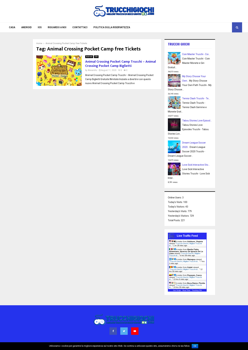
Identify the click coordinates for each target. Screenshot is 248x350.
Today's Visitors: (176, 206)
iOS (40, 27)
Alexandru (92, 70)
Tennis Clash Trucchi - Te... (196, 98)
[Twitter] (124, 331)
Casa (12, 27)
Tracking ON (197, 290)
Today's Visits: (175, 202)
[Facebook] (113, 331)
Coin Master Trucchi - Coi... (196, 54)
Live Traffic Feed (187, 235)
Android (26, 27)
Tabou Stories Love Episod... (197, 120)
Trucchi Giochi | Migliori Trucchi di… (184, 261)
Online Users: (175, 197)
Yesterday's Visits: (178, 211)
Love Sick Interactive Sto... (196, 164)
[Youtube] (135, 331)
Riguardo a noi (57, 27)
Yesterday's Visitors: (179, 215)
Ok (195, 346)
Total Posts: (174, 220)
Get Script (177, 290)
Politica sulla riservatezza (111, 27)
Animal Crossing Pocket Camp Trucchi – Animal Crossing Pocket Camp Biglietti (120, 64)
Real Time (186, 290)
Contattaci (79, 27)
